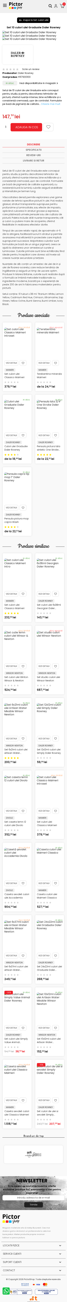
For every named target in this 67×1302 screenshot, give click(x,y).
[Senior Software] (32, 1298)
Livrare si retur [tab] (33, 160)
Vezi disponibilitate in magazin (37, 83)
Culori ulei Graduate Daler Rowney (16, 448)
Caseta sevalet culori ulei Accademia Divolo (16, 898)
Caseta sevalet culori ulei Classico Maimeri (16, 1113)
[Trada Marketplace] (35, 1298)
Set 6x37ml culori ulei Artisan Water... (16, 968)
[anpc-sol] (46, 1292)
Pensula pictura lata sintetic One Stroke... (48, 448)
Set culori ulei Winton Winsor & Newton (16, 678)
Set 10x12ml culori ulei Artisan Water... (49, 1040)
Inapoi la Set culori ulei (33, 20)
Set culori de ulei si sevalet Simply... (47, 1113)
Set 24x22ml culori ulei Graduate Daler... (49, 968)
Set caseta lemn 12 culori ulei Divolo (15, 823)
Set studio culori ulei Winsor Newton (48, 678)
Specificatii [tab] (33, 150)
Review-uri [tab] (33, 155)
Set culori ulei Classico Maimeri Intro (14, 608)
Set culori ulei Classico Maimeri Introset (14, 377)
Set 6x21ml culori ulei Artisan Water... (15, 751)
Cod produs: (10, 77)
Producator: (10, 73)
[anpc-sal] (21, 1292)
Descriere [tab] (33, 144)
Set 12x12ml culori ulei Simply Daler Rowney (49, 751)
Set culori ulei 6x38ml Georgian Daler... (49, 606)
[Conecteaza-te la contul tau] (56, 6)
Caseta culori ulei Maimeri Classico (47, 896)
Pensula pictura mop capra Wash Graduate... (16, 522)
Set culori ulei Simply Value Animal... (16, 1040)
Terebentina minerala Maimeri (49, 375)
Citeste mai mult (50, 104)
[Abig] (33, 1154)
